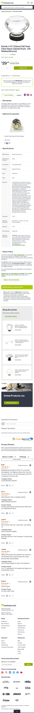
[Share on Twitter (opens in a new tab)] (10, 485)
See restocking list (19, 255)
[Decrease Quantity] (2, 68)
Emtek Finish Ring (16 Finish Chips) (14, 136)
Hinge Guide (21, 649)
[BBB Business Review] (6, 694)
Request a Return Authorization (11, 279)
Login (19, 621)
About (3, 641)
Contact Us (21, 630)
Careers (3, 643)
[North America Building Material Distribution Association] (17, 694)
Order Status (21, 632)
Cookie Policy (12, 709)
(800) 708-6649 (5, 608)
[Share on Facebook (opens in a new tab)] (7, 485)
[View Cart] (28, 2)
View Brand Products (11, 402)
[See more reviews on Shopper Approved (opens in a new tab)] (12, 485)
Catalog (20, 643)
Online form (18, 292)
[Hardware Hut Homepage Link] (7, 2)
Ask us (17, 90)
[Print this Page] (31, 95)
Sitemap (17, 709)
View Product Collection (11, 316)
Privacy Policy (4, 709)
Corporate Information (7, 647)
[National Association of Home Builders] (17, 700)
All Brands (4, 621)
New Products (5, 623)
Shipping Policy (22, 625)
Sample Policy (21, 628)
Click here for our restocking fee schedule (12, 273)
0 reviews (12, 54)
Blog (19, 641)
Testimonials (4, 645)
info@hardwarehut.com (7, 610)
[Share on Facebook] (25, 95)
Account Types (22, 645)
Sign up (28, 664)
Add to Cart (23, 68)
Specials (3, 628)
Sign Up (20, 623)
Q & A (19, 653)
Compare (19, 95)
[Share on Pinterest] (28, 95)
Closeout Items (5, 625)
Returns (20, 634)
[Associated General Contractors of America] (28, 694)
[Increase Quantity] (11, 68)
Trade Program (22, 647)
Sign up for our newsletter (8, 661)
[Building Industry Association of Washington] (6, 700)
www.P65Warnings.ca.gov (18, 245)
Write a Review (17, 459)
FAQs (19, 651)
